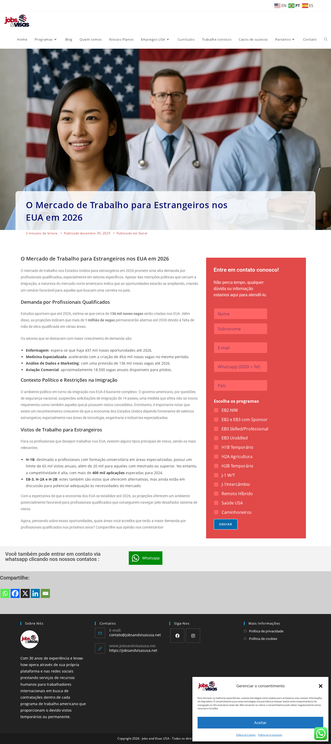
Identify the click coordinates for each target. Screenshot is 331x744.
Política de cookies (263, 638)
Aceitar (260, 722)
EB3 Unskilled (235, 438)
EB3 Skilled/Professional (245, 429)
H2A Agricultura (237, 456)
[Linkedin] (35, 593)
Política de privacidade (270, 734)
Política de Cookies (245, 734)
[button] (320, 686)
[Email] (45, 593)
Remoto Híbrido (237, 493)
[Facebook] (15, 593)
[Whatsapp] (5, 593)
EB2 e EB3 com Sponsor (245, 419)
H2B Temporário (237, 466)
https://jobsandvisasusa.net (133, 650)
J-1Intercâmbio (236, 484)
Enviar (225, 524)
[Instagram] (193, 636)
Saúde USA (232, 503)
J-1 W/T (228, 475)
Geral (143, 233)
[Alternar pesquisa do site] (325, 39)
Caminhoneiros (237, 512)
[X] (25, 593)
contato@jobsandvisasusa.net (135, 634)
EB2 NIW (230, 410)
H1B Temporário (237, 447)
